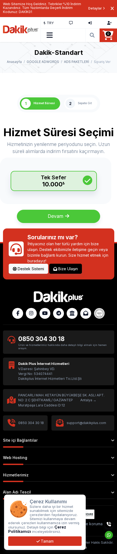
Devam (56, 216)
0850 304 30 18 (41, 338)
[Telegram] (58, 313)
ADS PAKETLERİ (76, 62)
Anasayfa (14, 62)
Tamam (47, 541)
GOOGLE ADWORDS (43, 62)
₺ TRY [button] (49, 23)
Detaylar (95, 8)
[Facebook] (17, 313)
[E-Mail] (85, 313)
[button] (50, 35)
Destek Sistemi (30, 268)
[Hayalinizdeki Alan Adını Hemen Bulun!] (92, 35)
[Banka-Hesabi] (72, 313)
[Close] (112, 8)
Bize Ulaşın (67, 268)
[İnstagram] (31, 313)
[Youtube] (44, 313)
